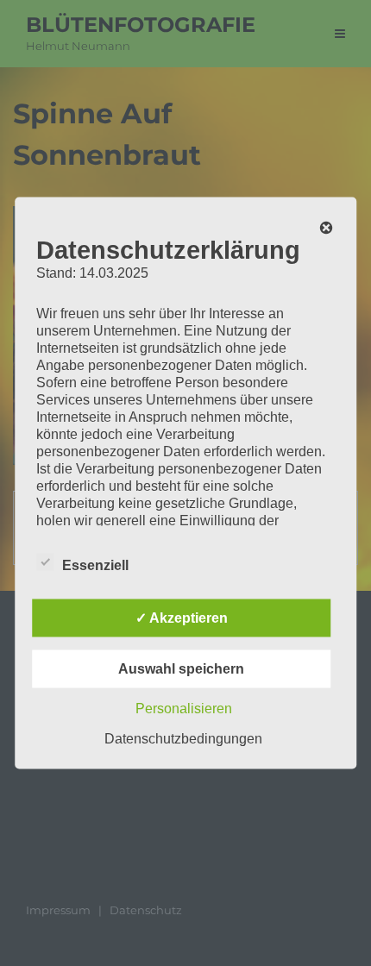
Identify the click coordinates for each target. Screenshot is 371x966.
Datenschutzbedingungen (183, 738)
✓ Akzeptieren (181, 618)
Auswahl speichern (181, 669)
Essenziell (95, 565)
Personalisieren (183, 708)
